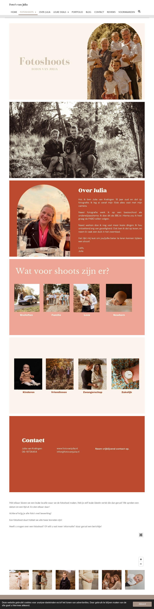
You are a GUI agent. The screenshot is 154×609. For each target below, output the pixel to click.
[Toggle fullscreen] (141, 535)
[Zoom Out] (141, 564)
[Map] (77, 549)
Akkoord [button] (142, 604)
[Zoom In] (141, 559)
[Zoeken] (139, 11)
